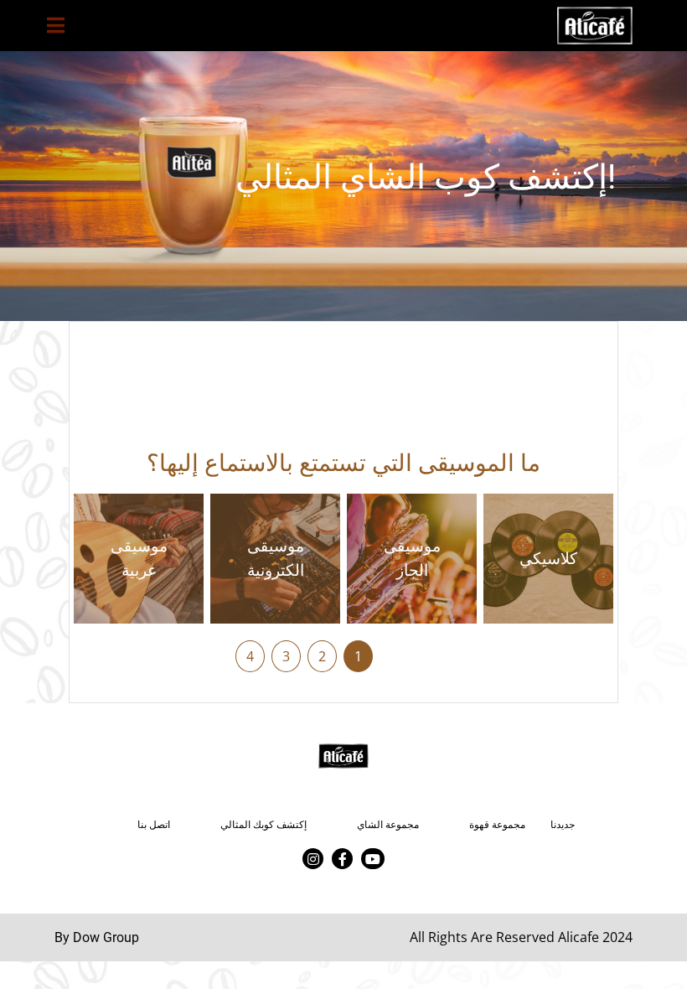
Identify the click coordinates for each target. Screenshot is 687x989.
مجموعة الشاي (388, 825)
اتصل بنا (153, 825)
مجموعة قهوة (497, 825)
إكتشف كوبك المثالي (263, 825)
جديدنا (562, 825)
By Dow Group (96, 937)
